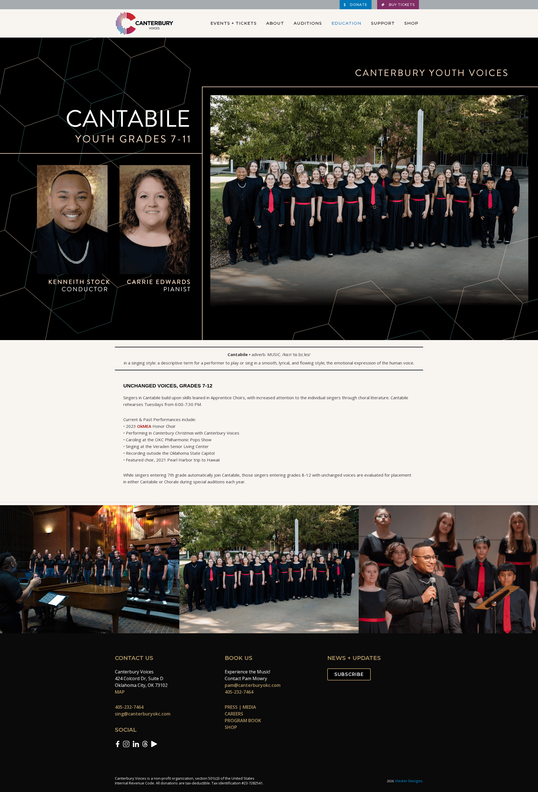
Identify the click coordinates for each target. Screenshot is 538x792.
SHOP (231, 727)
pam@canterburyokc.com (252, 685)
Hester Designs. (409, 780)
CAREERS (234, 714)
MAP (120, 692)
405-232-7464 (129, 707)
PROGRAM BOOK (243, 720)
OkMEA (144, 426)
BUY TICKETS (401, 5)
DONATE (358, 5)
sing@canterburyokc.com (142, 714)
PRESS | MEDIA (240, 707)
